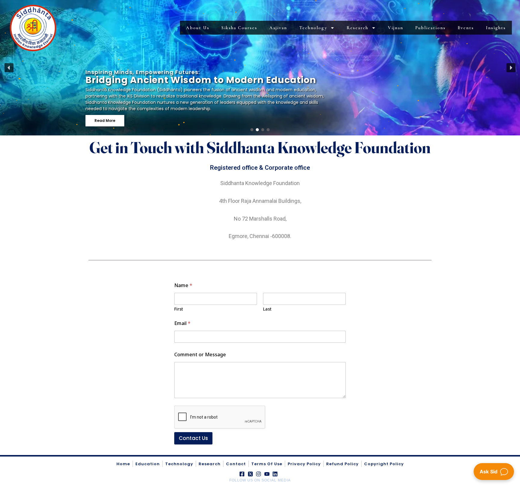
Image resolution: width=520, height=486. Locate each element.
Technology (313, 27)
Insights (496, 27)
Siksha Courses (239, 27)
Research (357, 27)
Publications (430, 27)
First (178, 308)
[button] (9, 67)
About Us (197, 27)
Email (182, 323)
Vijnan (395, 27)
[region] (260, 67)
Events (466, 27)
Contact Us (193, 438)
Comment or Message (200, 355)
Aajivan (278, 27)
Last (267, 308)
